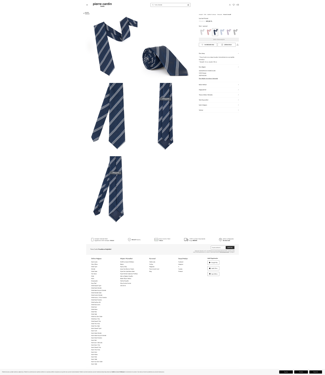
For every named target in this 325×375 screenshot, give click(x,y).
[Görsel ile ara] (188, 5)
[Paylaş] (237, 45)
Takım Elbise (94, 264)
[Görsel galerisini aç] (109, 46)
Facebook (180, 262)
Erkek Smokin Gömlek (96, 295)
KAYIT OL (230, 247)
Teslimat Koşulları (124, 281)
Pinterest (180, 271)
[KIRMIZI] (208, 32)
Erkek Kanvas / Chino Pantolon (99, 297)
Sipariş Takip (123, 266)
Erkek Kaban (94, 309)
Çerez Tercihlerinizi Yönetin (127, 269)
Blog (150, 271)
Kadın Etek (94, 340)
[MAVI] (222, 32)
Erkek (205, 14)
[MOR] (228, 32)
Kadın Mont (94, 352)
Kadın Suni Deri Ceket (96, 361)
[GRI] (202, 32)
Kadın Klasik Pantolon (96, 338)
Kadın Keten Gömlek (96, 333)
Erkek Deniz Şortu (95, 304)
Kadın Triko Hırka (95, 350)
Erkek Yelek (94, 314)
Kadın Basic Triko (95, 345)
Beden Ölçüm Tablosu (125, 278)
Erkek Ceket (94, 271)
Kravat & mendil (227, 14)
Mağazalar (152, 266)
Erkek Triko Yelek (95, 326)
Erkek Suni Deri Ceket (96, 316)
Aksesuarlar (219, 14)
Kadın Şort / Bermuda (96, 342)
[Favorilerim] (234, 5)
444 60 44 (123, 285)
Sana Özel (93, 283)
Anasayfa (201, 14)
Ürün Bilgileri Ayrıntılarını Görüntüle (208, 78)
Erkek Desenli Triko (96, 321)
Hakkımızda (152, 262)
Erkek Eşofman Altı (96, 302)
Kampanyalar (94, 281)
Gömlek (93, 269)
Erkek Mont (94, 307)
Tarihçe (151, 264)
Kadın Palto (94, 357)
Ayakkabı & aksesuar (211, 14)
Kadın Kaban (94, 354)
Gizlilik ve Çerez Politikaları (127, 262)
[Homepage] (102, 5)
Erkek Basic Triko (95, 319)
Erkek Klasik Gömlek (96, 288)
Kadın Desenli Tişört (96, 328)
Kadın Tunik (94, 331)
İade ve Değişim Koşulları (126, 276)
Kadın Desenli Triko (96, 347)
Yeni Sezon (94, 274)
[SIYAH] (235, 32)
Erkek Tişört (94, 266)
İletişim (122, 264)
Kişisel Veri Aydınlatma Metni (127, 271)
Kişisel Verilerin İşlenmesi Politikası (129, 274)
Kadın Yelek (94, 359)
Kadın (92, 278)
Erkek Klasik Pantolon (96, 300)
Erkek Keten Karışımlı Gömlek (98, 290)
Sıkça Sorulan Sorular (125, 283)
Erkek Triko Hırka (95, 323)
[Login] (230, 5)
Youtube (180, 269)
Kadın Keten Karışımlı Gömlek (98, 335)
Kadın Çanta (94, 262)
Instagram (180, 264)
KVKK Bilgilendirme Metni (224, 252)
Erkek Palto (94, 312)
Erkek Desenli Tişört (96, 285)
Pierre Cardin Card (154, 269)
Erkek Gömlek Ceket (96, 293)
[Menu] (87, 5)
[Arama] (153, 4)
